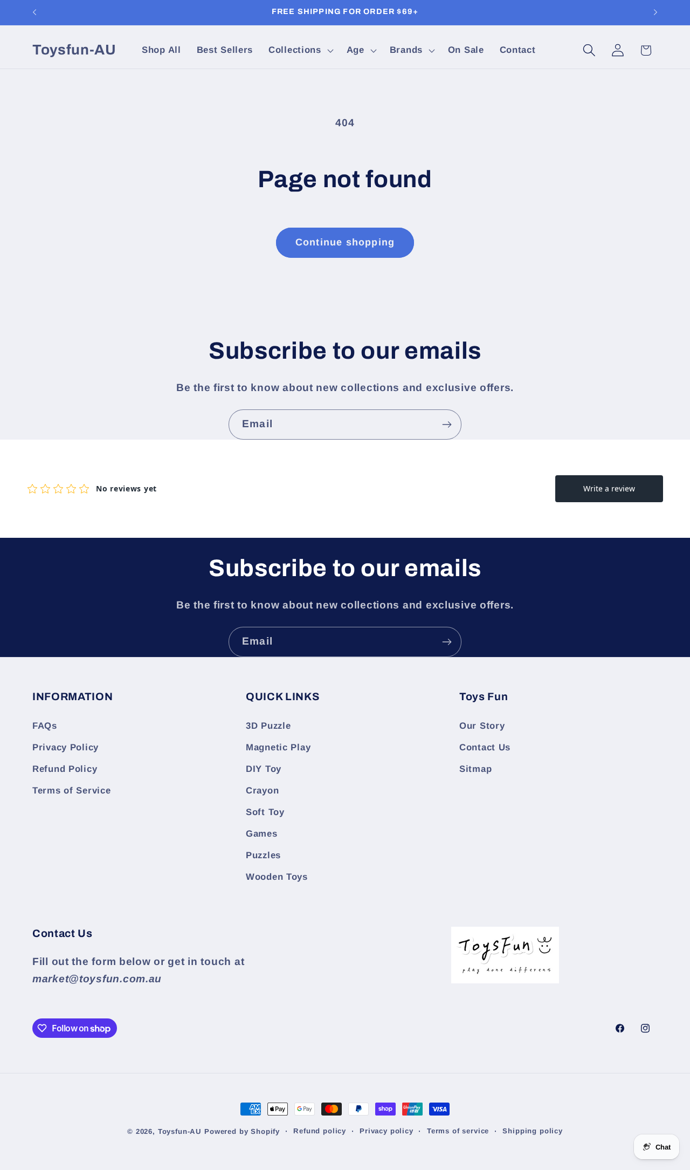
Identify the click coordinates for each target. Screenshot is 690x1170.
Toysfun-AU (180, 1131)
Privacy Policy (65, 747)
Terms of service (458, 1131)
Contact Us (484, 747)
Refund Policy (64, 769)
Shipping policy (532, 1131)
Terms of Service (71, 790)
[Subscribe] (446, 424)
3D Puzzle (268, 726)
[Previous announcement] (34, 12)
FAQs (44, 726)
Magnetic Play (278, 747)
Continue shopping (345, 242)
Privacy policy (386, 1131)
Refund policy (319, 1131)
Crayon (262, 790)
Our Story (482, 726)
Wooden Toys (277, 877)
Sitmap (475, 769)
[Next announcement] (655, 12)
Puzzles (263, 855)
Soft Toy (265, 812)
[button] (300, 50)
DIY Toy (263, 769)
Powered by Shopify (242, 1131)
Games (262, 834)
